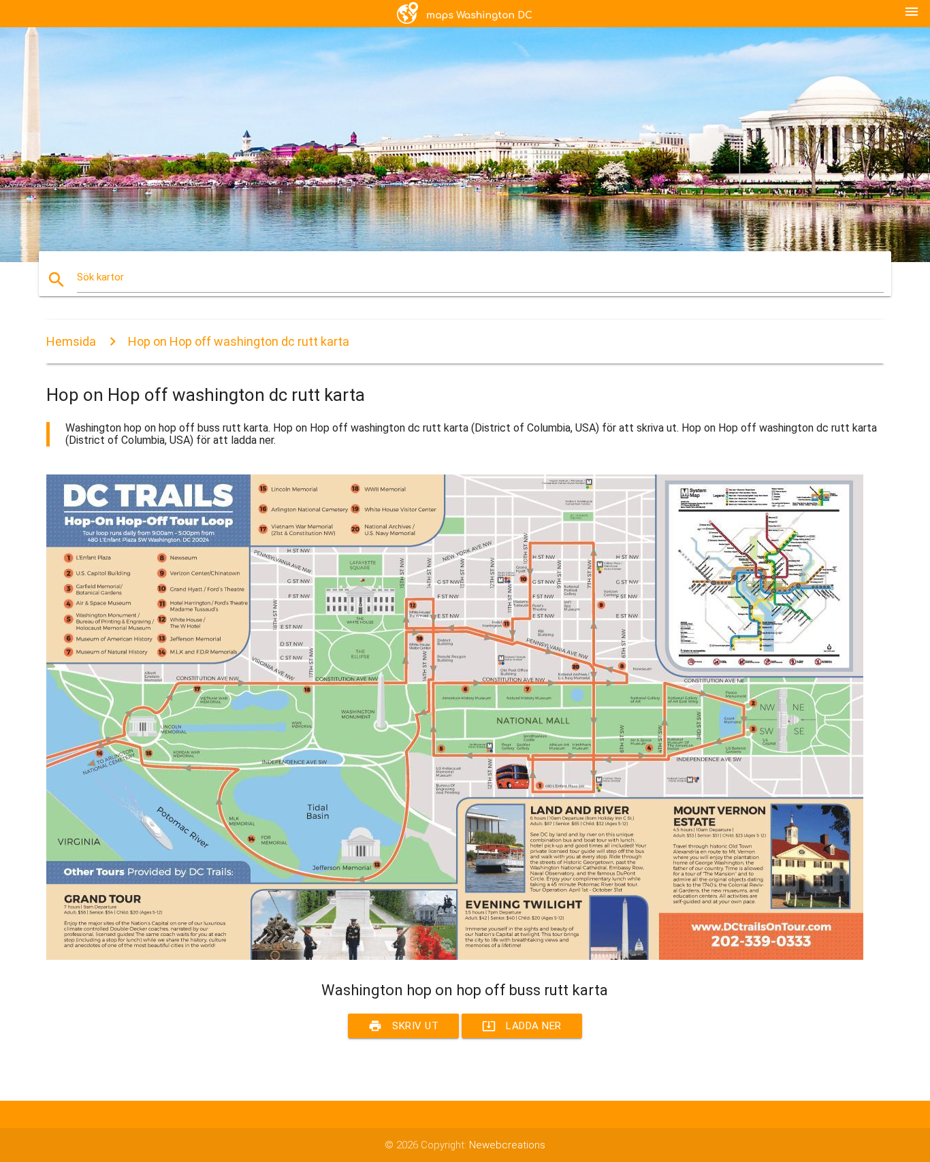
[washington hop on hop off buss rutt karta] (454, 956)
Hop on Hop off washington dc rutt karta (238, 341)
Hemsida (71, 341)
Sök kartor (100, 277)
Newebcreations (507, 1145)
